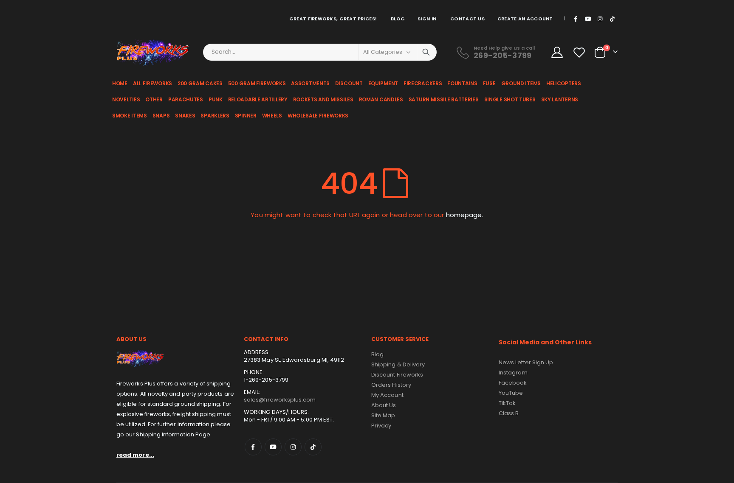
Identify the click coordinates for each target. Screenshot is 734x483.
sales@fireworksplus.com (280, 400)
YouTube (511, 393)
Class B (509, 413)
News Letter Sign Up (526, 362)
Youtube (273, 446)
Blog (398, 18)
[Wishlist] (580, 52)
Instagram (293, 446)
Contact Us (467, 18)
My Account (387, 395)
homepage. (464, 214)
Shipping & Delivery (398, 364)
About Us (383, 405)
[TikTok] (612, 18)
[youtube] (587, 18)
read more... (135, 455)
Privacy (381, 426)
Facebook (253, 446)
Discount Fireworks (397, 375)
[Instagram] (600, 18)
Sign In (427, 18)
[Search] (426, 52)
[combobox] (320, 52)
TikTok (313, 446)
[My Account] (557, 52)
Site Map (383, 415)
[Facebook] (576, 18)
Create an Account (525, 18)
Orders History (391, 385)
